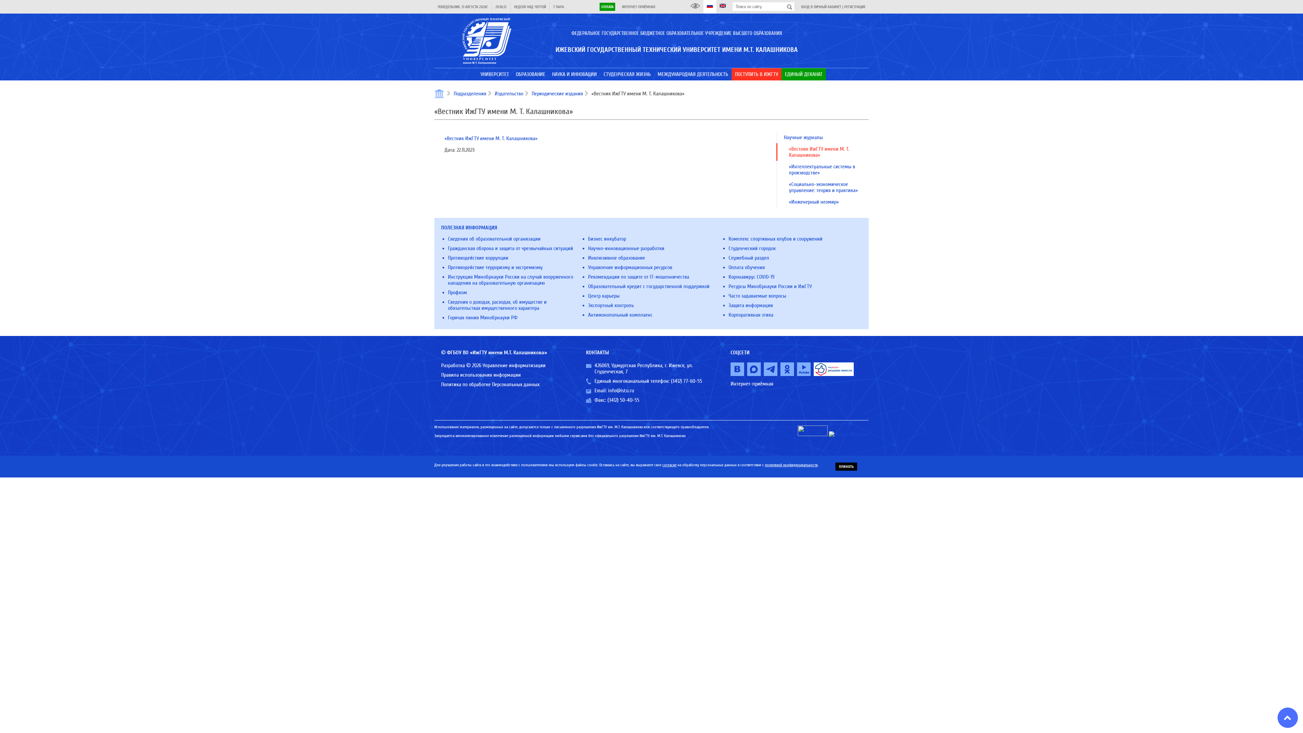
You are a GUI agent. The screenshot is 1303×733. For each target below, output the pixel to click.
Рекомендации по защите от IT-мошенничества (638, 277)
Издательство (509, 94)
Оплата (607, 6)
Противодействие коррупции (478, 258)
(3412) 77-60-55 (686, 381)
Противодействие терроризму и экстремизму (495, 267)
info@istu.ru (621, 391)
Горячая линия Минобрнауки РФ (482, 318)
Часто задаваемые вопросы (757, 296)
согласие (669, 465)
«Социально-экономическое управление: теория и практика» (823, 187)
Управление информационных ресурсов (630, 267)
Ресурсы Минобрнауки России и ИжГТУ (770, 286)
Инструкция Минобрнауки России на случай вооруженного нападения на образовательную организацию (510, 280)
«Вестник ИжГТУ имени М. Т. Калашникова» (491, 138)
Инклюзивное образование (616, 258)
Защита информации (751, 305)
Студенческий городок (752, 248)
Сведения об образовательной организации (494, 239)
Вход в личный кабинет (821, 6)
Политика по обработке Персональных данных (490, 384)
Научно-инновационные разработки (626, 248)
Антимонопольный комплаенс (620, 315)
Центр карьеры (604, 296)
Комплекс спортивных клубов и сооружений (776, 239)
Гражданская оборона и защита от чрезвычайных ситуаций (510, 248)
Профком (457, 292)
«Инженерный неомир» (814, 202)
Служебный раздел (749, 258)
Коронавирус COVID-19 (751, 277)
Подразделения (470, 94)
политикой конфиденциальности (791, 465)
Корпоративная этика (751, 315)
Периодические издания (557, 94)
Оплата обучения (747, 267)
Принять (846, 466)
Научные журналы (803, 137)
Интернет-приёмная (638, 6)
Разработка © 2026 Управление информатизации (493, 365)
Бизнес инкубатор (607, 239)
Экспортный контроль (611, 305)
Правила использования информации (481, 375)
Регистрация (854, 6)
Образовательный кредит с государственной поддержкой (649, 286)
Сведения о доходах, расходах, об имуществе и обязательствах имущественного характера (497, 305)
